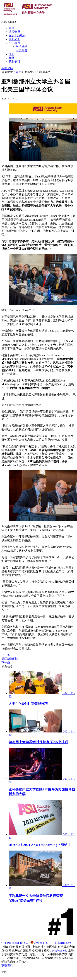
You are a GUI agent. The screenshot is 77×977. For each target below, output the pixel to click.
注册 (11, 54)
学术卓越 (21, 46)
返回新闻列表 (10, 658)
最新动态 (14, 39)
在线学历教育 (17, 35)
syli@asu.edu (59, 950)
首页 (11, 27)
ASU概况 (14, 42)
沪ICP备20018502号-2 (14, 943)
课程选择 (14, 31)
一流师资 (21, 50)
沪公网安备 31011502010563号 (53, 943)
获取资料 (14, 61)
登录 (11, 57)
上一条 (5, 655)
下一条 (5, 662)
